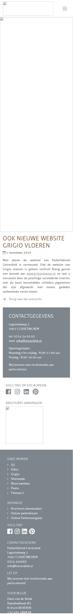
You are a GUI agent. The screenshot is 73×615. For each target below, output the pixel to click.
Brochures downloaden (26, 509)
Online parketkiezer (24, 513)
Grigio (15, 474)
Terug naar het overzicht (22, 299)
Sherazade (18, 479)
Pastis (15, 488)
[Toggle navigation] (65, 8)
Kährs (14, 469)
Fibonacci (17, 493)
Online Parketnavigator (26, 518)
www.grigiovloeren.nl (41, 274)
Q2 (13, 465)
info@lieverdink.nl (29, 341)
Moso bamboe (20, 483)
